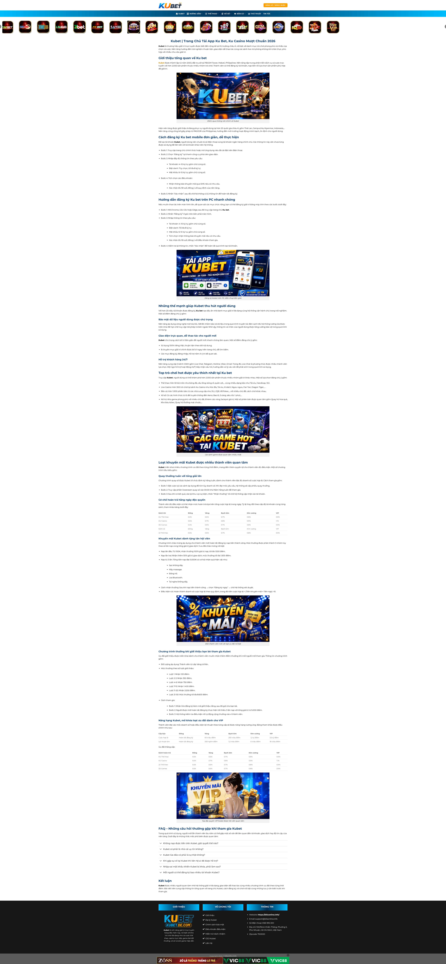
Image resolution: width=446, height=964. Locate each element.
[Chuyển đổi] (161, 843)
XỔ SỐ (227, 14)
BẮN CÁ (240, 14)
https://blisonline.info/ (268, 915)
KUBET (181, 14)
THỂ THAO (212, 14)
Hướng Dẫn (195, 14)
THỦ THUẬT (256, 14)
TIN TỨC (266, 14)
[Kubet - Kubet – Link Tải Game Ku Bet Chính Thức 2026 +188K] (170, 5)
